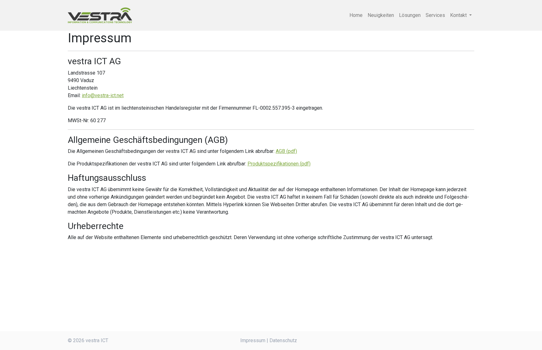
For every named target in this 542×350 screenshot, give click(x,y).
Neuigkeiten (381, 15)
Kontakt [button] (459, 15)
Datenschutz (283, 340)
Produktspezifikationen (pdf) (279, 164)
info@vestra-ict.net (103, 95)
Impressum (252, 340)
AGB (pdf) (286, 151)
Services (435, 15)
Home (356, 15)
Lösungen (410, 15)
